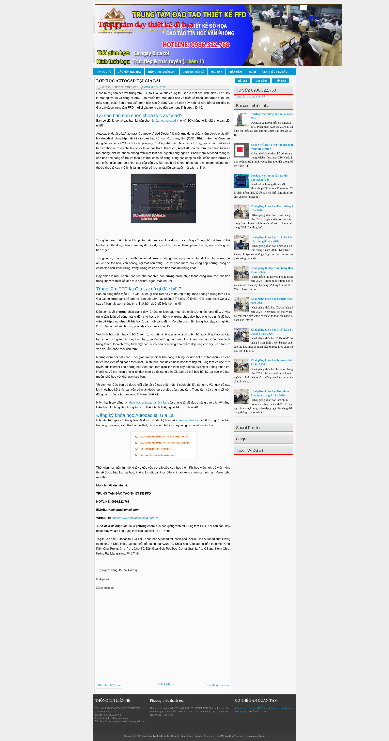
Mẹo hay (216, 72)
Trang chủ (103, 72)
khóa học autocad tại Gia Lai (148, 402)
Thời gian (280, 80)
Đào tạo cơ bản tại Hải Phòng (252, 708)
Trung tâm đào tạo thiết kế (249, 96)
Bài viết (242, 80)
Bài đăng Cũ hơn (218, 685)
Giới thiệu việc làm (274, 72)
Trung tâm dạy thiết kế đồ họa (145, 24)
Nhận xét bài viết (154, 87)
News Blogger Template (192, 736)
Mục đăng (261, 80)
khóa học (182, 420)
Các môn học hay (129, 72)
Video (252, 72)
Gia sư (263, 711)
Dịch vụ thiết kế (193, 72)
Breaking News (232, 736)
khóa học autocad (164, 120)
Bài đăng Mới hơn (109, 685)
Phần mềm (235, 72)
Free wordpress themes (254, 736)
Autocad (194, 420)
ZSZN (221, 736)
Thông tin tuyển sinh (162, 72)
